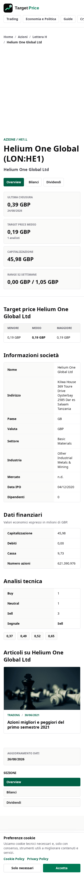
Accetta (61, 868)
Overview (13, 182)
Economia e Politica (41, 19)
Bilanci (34, 182)
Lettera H (39, 37)
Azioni (23, 37)
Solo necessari (22, 868)
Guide (68, 19)
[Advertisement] (42, 91)
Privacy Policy (37, 859)
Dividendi (53, 182)
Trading (12, 19)
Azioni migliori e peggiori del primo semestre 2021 (35, 724)
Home (8, 37)
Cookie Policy (14, 859)
